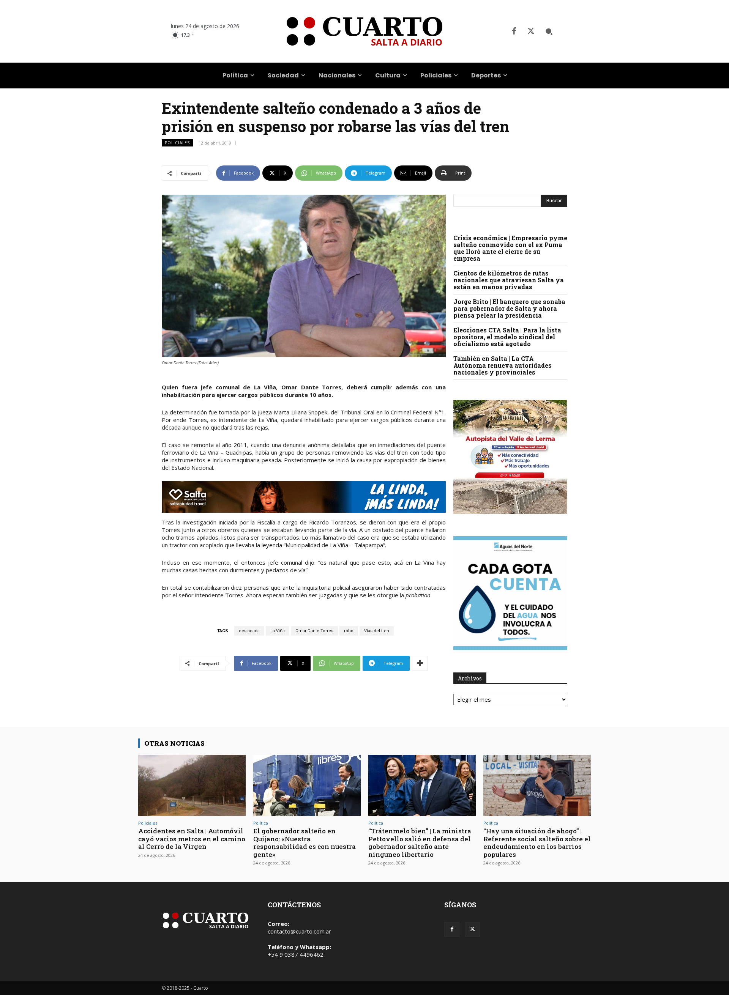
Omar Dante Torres (314, 630)
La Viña (277, 630)
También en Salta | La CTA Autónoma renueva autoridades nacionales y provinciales (502, 365)
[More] (420, 663)
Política (260, 823)
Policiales (177, 142)
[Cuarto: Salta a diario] (364, 31)
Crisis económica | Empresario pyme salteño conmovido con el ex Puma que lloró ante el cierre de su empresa (510, 248)
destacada (249, 630)
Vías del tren (376, 630)
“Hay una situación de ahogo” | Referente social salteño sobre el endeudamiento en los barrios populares (537, 842)
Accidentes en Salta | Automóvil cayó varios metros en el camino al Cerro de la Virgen (191, 839)
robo (348, 630)
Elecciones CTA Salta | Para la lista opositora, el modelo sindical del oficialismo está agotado (507, 337)
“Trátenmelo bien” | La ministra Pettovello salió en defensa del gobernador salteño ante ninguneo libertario (419, 842)
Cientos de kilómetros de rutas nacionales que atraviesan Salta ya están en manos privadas (508, 280)
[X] (530, 31)
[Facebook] (514, 31)
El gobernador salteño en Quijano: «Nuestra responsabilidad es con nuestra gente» (304, 842)
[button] (549, 31)
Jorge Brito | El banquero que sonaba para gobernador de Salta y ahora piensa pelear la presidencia (509, 308)
